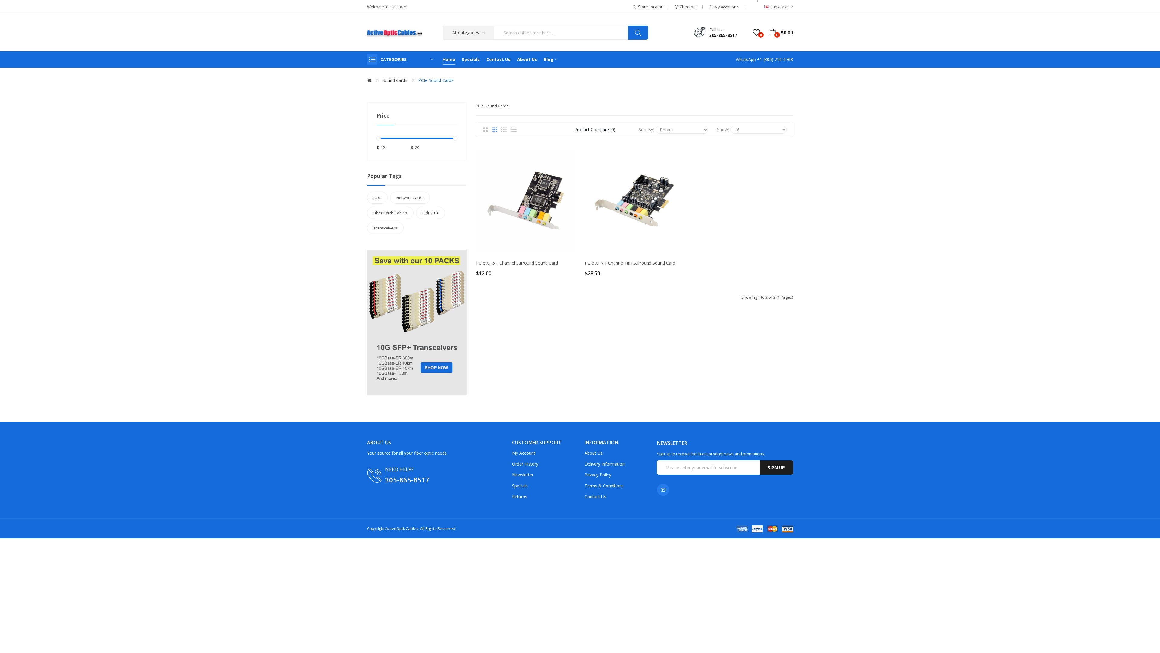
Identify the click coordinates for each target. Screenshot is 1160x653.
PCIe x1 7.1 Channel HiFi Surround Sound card (630, 263)
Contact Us (595, 496)
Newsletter (522, 475)
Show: (723, 129)
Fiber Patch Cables (390, 213)
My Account (523, 453)
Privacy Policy (598, 475)
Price (383, 115)
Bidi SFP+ (430, 213)
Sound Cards (394, 80)
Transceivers (385, 228)
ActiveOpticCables (401, 528)
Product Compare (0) (594, 129)
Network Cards (410, 197)
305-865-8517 (723, 35)
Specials (520, 486)
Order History (525, 464)
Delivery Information (605, 464)
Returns (519, 496)
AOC (377, 197)
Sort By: (646, 129)
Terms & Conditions (604, 486)
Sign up (776, 467)
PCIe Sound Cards (435, 80)
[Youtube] (663, 490)
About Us (594, 453)
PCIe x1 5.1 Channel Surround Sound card (517, 263)
